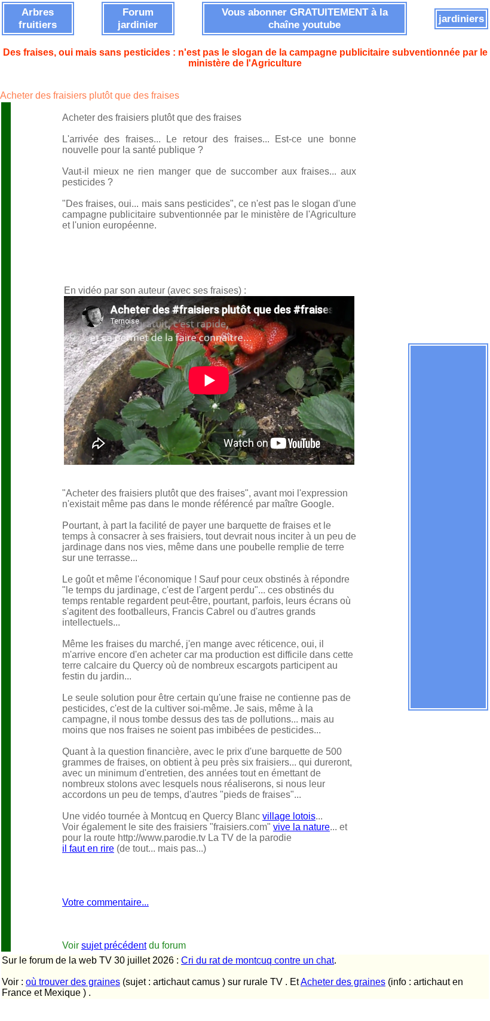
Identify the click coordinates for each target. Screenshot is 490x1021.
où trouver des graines (73, 982)
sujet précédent (113, 945)
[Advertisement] (448, 527)
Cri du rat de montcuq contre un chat (257, 960)
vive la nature (301, 827)
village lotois (289, 816)
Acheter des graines (343, 982)
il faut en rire (88, 848)
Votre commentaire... (105, 902)
